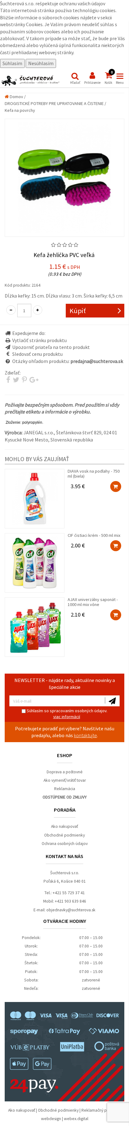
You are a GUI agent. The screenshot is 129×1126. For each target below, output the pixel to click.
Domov (16, 96)
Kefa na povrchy (20, 110)
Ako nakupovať (64, 826)
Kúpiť (78, 310)
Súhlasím (12, 63)
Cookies (34, 24)
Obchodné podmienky (64, 835)
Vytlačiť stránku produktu (39, 340)
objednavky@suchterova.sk (70, 910)
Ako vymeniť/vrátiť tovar (65, 780)
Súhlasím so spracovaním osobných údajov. (66, 713)
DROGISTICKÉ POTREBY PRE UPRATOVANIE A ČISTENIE (54, 103)
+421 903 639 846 (70, 901)
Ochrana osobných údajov (65, 843)
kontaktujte (85, 735)
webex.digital (76, 1118)
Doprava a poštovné (65, 772)
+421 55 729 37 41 (69, 892)
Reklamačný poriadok (101, 1110)
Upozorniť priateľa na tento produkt (51, 347)
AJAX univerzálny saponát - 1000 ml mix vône (93, 607)
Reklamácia (64, 788)
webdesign (51, 1118)
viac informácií (66, 716)
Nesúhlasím (41, 63)
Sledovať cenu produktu (37, 354)
